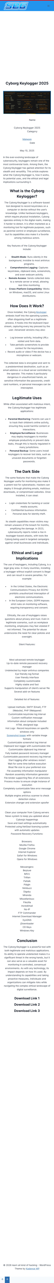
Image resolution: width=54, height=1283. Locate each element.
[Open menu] (48, 6)
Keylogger (41, 312)
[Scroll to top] (2, 1279)
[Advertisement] (27, 39)
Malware (27, 139)
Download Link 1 (27, 998)
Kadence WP (32, 1268)
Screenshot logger (16, 735)
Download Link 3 (27, 1011)
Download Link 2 (27, 1004)
